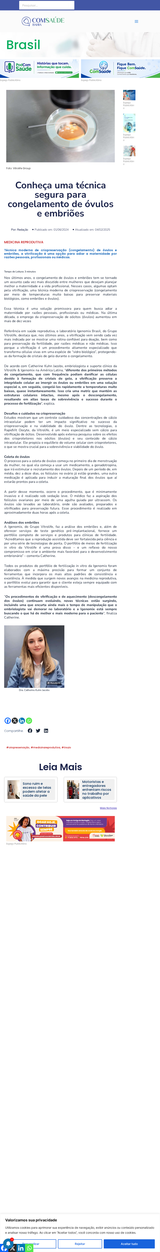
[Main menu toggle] (136, 21)
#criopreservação (17, 747)
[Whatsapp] (29, 721)
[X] (15, 721)
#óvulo (66, 747)
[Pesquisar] (71, 5)
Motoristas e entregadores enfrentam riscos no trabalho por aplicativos (96, 789)
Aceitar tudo (129, 1244)
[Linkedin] (22, 721)
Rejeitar (80, 1244)
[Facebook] (8, 721)
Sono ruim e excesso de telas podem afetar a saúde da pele (37, 789)
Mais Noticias (108, 808)
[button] (3, 67)
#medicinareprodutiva (45, 747)
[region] (80, 1233)
